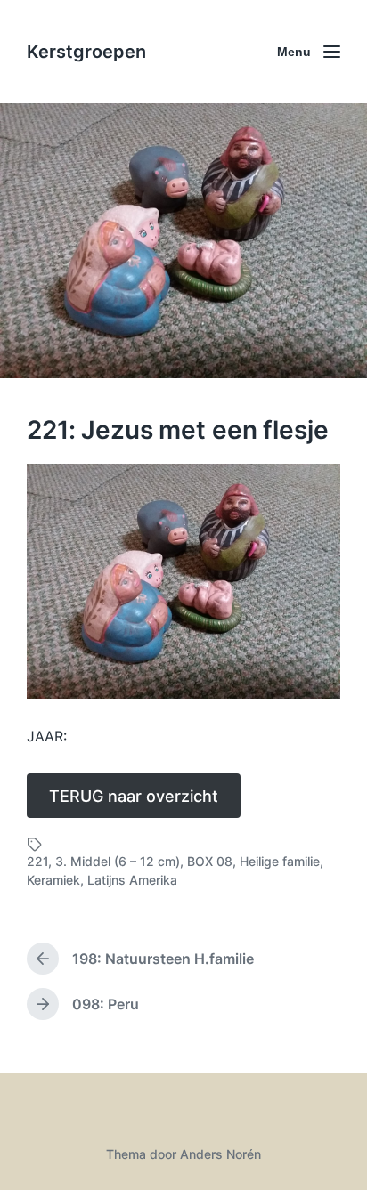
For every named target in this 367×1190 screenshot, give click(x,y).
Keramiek (53, 879)
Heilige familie (280, 861)
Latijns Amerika (132, 879)
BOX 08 (209, 861)
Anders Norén (220, 1154)
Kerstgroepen (86, 51)
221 (37, 861)
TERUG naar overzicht (133, 796)
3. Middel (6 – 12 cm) (117, 861)
